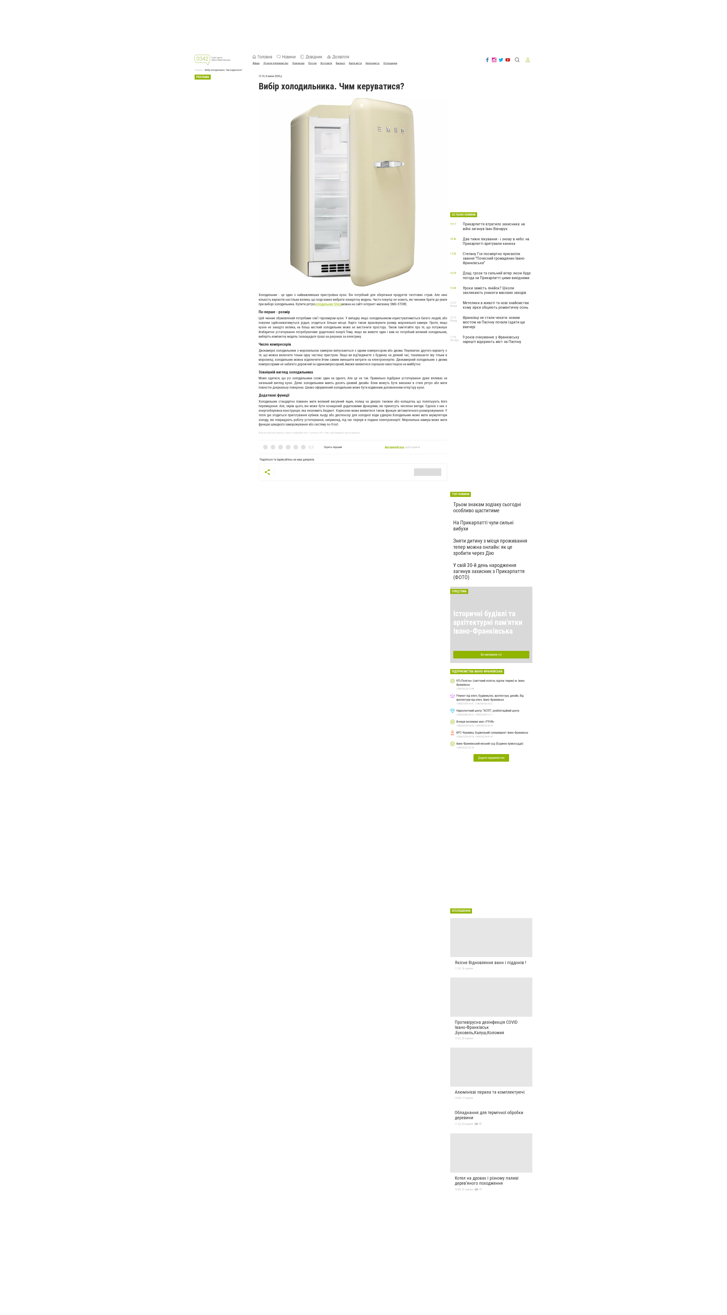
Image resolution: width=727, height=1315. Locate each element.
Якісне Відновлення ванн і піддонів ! (490, 962)
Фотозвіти (326, 63)
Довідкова (298, 63)
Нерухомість (373, 63)
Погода (312, 63)
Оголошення (390, 63)
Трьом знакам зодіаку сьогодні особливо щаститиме (487, 507)
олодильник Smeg (328, 304)
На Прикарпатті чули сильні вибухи (483, 525)
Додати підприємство (275, 63)
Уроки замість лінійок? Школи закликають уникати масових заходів (494, 290)
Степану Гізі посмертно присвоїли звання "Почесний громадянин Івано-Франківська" (494, 258)
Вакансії (340, 63)
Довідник (314, 57)
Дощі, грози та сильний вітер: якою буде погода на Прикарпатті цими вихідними (497, 275)
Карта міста (355, 63)
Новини (289, 57)
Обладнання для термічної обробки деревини (489, 1115)
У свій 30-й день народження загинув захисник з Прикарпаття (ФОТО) (489, 571)
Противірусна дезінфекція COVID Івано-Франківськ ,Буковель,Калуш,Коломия (486, 1027)
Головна (265, 57)
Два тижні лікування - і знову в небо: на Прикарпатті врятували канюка (496, 241)
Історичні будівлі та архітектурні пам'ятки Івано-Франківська (487, 622)
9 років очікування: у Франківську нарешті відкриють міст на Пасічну (492, 339)
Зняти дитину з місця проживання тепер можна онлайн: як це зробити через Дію (490, 547)
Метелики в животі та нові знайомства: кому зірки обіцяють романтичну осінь (496, 305)
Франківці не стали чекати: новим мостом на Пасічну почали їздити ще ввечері (494, 322)
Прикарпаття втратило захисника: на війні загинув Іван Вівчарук (494, 226)
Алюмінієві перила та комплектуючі (490, 1092)
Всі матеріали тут (491, 654)
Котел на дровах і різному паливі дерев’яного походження (487, 1180)
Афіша (256, 63)
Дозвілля (340, 57)
